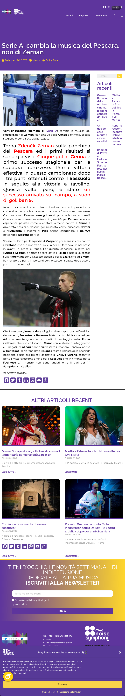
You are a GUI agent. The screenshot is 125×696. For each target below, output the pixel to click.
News (36, 60)
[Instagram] (109, 7)
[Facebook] (105, 7)
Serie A (50, 130)
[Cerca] (119, 76)
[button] (120, 652)
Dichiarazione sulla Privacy (68, 692)
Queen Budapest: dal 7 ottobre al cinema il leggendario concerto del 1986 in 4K (104, 108)
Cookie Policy (48, 692)
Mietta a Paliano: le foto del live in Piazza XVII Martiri (117, 108)
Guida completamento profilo (57, 642)
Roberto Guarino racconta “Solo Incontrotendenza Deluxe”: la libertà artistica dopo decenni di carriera (90, 528)
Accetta (62, 684)
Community (101, 15)
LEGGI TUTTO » (9, 472)
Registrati (83, 15)
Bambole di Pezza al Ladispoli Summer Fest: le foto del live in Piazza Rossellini (103, 164)
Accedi (69, 15)
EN (117, 8)
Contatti (47, 639)
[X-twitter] (121, 7)
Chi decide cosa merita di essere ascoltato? (103, 133)
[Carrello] (115, 15)
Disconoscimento (52, 646)
